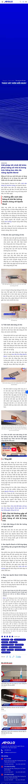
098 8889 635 (7, 750)
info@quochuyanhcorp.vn (10, 752)
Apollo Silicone (9, 491)
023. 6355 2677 (9, 772)
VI (23, 2)
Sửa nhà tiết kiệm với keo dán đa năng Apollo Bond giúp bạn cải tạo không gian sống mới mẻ (14, 508)
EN (26, 2)
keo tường (8, 221)
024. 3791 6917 (9, 779)
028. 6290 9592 (10, 764)
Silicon (4, 598)
